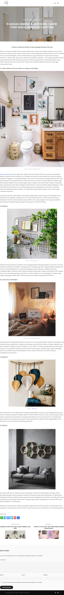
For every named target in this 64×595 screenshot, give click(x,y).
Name (2, 575)
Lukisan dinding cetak (6, 174)
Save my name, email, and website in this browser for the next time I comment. (22, 582)
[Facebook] (55, 593)
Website (46, 575)
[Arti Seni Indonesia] (6, 3)
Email (23, 575)
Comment (3, 560)
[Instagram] (58, 593)
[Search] (54, 3)
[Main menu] (57, 3)
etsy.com (34, 408)
